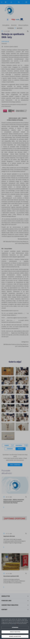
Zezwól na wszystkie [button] (15, 636)
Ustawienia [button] (15, 627)
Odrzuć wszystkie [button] (15, 632)
